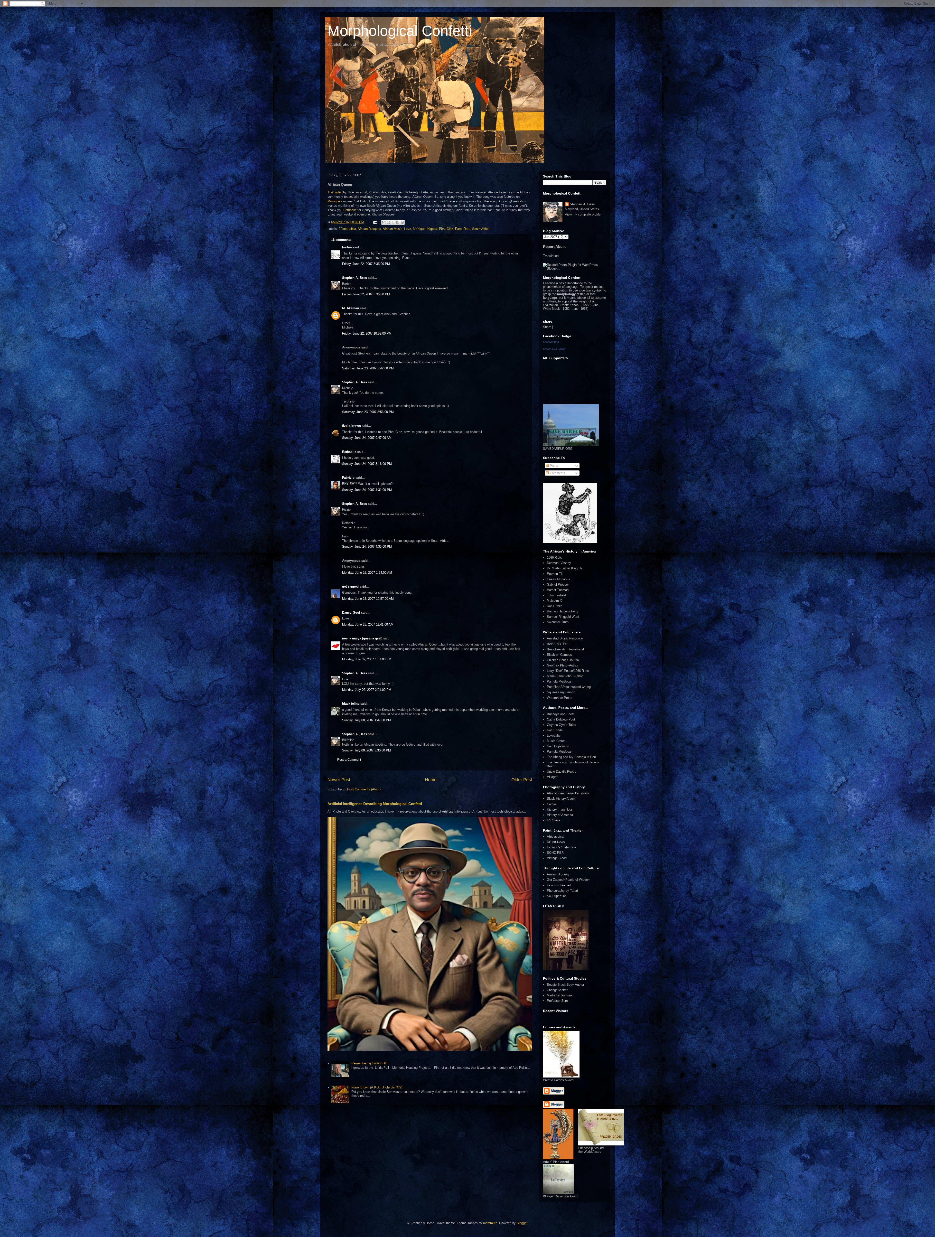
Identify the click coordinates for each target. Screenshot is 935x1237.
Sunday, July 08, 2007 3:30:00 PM (366, 750)
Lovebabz (554, 735)
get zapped (350, 586)
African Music (392, 229)
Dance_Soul (351, 612)
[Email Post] (374, 222)
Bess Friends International (565, 649)
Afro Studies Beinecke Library (568, 793)
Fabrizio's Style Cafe (561, 847)
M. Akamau (350, 308)
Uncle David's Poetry (561, 771)
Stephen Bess (551, 341)
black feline (350, 703)
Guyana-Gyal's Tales (561, 725)
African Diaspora (369, 229)
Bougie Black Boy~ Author (565, 984)
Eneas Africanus (558, 579)
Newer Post (338, 779)
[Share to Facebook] (397, 222)
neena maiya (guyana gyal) (362, 638)
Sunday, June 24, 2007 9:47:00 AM (367, 438)
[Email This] (383, 222)
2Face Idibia (347, 229)
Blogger (522, 1223)
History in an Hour (559, 809)
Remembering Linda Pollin (369, 1063)
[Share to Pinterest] (402, 222)
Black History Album (561, 798)
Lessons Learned (559, 885)
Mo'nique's (334, 201)
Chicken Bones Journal (563, 660)
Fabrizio (348, 477)
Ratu (467, 229)
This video (335, 192)
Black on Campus (559, 654)
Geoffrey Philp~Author (562, 665)
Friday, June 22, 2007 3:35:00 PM (366, 264)
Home (431, 779)
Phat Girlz (446, 229)
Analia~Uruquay (558, 874)
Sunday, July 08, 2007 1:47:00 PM (366, 720)
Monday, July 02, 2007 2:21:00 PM (366, 690)
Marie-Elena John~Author (565, 676)
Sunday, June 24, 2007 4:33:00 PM (367, 546)
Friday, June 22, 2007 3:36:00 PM (366, 294)
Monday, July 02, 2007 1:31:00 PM (366, 659)
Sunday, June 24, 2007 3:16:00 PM (367, 464)
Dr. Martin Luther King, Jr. (565, 568)
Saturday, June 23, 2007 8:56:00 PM (368, 412)
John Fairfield (556, 595)
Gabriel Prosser (558, 584)
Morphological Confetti (399, 31)
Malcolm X (554, 600)
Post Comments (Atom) (364, 789)
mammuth (490, 1223)
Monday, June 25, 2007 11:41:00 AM (367, 624)
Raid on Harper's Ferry (562, 611)
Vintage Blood (557, 858)
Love (407, 229)
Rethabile (349, 210)
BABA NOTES (557, 644)
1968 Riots (554, 557)
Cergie (551, 804)
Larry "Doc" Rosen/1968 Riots (568, 671)
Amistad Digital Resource (565, 638)
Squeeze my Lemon (561, 692)
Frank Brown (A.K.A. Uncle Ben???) (376, 1087)
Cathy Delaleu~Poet (561, 719)
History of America (560, 815)
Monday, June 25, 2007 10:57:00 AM (368, 598)
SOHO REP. (555, 852)
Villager (552, 777)
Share (547, 327)
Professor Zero (557, 1001)
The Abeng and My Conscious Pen (571, 757)
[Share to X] (393, 222)
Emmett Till (555, 574)
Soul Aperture (556, 896)
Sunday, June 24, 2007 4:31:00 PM (367, 490)
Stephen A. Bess (354, 278)
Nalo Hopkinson (558, 746)
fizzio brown (351, 426)
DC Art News (556, 842)
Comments (557, 473)
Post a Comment (349, 759)
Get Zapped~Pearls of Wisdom (568, 879)
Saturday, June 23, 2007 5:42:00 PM (368, 368)
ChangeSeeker (557, 990)
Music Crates (556, 741)
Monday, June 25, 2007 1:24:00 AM (367, 572)
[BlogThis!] (388, 222)
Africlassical (555, 836)
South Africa (480, 229)
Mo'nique (419, 229)
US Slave (553, 820)
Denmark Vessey (559, 563)
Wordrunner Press (559, 698)
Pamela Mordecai (559, 681)
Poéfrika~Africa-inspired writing (569, 687)
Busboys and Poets (561, 714)
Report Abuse (554, 246)
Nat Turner (554, 606)
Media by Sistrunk (559, 995)
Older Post (521, 779)
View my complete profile (582, 214)
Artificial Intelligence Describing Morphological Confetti (374, 804)
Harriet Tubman (558, 590)
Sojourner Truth (558, 622)
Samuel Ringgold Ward (563, 616)
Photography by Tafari (562, 890)
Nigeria (432, 229)
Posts (553, 466)
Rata (458, 229)
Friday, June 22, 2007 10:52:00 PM (367, 333)
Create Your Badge (554, 348)
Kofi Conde (554, 730)
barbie (347, 247)
